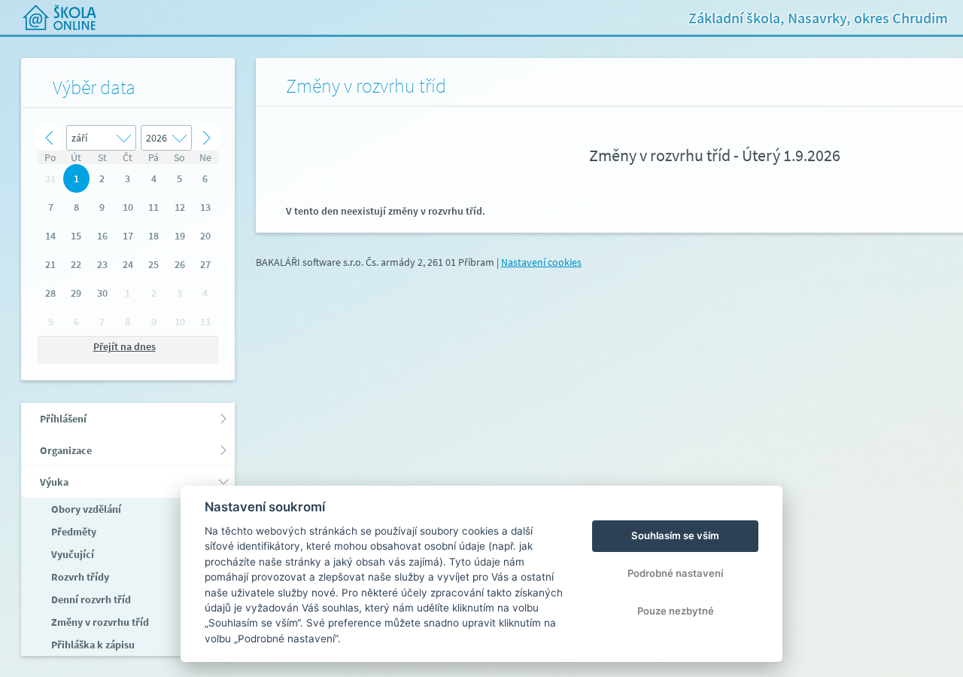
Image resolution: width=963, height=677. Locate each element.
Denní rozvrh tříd (90, 599)
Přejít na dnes (124, 346)
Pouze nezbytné (675, 611)
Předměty (72, 531)
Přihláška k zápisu (92, 644)
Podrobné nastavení (675, 573)
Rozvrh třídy (79, 577)
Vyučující (71, 554)
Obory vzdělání (85, 509)
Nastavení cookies (541, 262)
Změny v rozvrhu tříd (99, 622)
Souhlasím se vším (675, 535)
